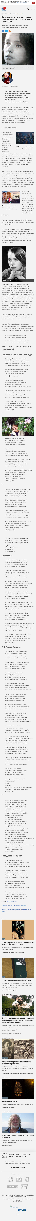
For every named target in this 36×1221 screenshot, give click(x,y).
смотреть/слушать (26, 1155)
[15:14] (18, 958)
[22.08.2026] (18, 1039)
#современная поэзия (7, 1145)
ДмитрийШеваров (11, 901)
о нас (26, 1156)
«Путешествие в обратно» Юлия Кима (16, 980)
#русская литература (11, 990)
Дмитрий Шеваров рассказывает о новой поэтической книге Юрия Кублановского (17, 1141)
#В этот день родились (7, 1033)
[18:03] (18, 920)
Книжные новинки (6, 1111)
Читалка (4, 919)
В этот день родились (7, 994)
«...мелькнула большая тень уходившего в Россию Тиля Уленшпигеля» (18, 944)
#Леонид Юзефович (6, 1073)
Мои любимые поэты (18, 13)
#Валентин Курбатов (20, 905)
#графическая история (16, 1073)
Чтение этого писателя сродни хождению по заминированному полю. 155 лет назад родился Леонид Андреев (18, 1020)
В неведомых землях (10, 1101)
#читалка (4, 990)
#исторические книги (28, 1073)
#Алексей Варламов (19, 952)
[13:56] (18, 996)
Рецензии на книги (6, 1078)
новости (11, 1155)
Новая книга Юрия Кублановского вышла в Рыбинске (18, 1136)
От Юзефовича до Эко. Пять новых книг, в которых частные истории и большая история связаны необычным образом (17, 1068)
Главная (4, 909)
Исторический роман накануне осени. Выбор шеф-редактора (16, 1063)
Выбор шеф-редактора (7, 1038)
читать (17, 1155)
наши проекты (19, 1156)
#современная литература (8, 952)
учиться (11, 1156)
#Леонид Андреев (17, 1033)
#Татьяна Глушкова (7, 905)
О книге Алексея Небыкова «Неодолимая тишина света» (17, 1104)
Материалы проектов (14, 909)
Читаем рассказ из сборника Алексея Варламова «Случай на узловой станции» (17, 948)
